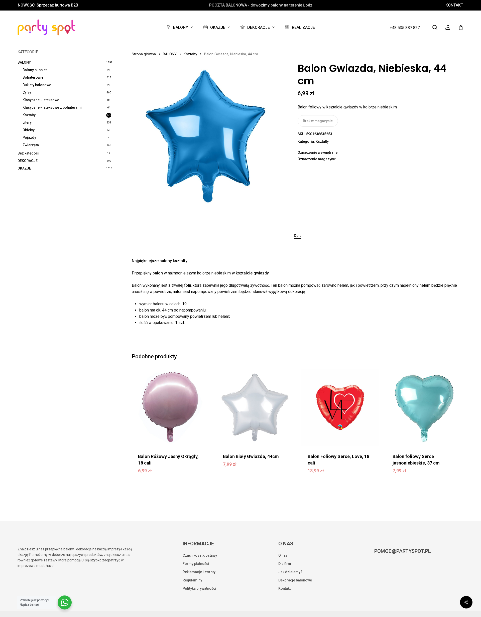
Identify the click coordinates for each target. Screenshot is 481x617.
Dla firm (284, 564)
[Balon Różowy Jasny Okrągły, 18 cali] (170, 407)
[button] (170, 474)
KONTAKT (454, 5)
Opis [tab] (297, 236)
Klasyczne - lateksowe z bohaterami (52, 107)
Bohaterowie (33, 77)
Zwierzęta (31, 145)
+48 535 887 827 (405, 27)
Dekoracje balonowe (295, 580)
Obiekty (29, 130)
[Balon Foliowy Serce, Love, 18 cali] (340, 407)
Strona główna (144, 54)
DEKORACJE (28, 161)
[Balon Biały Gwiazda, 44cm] (255, 407)
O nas (283, 555)
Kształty (29, 115)
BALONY (24, 62)
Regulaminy (192, 580)
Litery (27, 122)
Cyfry (27, 92)
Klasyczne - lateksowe (41, 100)
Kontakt (284, 588)
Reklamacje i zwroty (199, 572)
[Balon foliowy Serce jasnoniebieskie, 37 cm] (424, 407)
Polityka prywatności (199, 588)
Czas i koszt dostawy (200, 555)
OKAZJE (24, 168)
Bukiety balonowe (37, 85)
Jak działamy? (290, 572)
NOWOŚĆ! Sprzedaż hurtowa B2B (48, 5)
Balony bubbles (35, 70)
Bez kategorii (28, 153)
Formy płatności (196, 564)
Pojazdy (29, 137)
